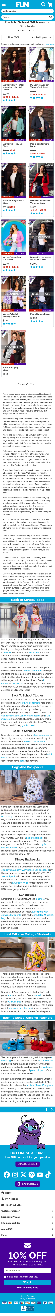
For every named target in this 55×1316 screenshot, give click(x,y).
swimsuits (34, 652)
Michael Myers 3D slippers (40, 1085)
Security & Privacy (10, 1217)
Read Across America (34, 741)
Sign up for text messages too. (22, 1277)
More (4, 1235)
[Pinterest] (31, 1174)
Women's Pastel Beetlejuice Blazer (11, 315)
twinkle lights (14, 1001)
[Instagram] (15, 1174)
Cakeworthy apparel (30, 715)
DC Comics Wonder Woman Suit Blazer (39, 86)
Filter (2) (12, 37)
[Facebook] (7, 1174)
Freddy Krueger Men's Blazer (13, 201)
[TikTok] (48, 1174)
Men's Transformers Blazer (39, 145)
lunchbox (40, 899)
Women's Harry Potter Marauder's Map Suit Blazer (13, 87)
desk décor (17, 683)
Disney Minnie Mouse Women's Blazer (40, 201)
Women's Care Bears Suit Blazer (12, 258)
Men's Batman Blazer (40, 314)
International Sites (10, 1223)
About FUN (7, 1229)
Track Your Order (13, 1205)
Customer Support (10, 1211)
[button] (50, 4)
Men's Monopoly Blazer (10, 368)
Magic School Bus (33, 670)
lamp (10, 995)
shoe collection (41, 735)
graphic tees (28, 725)
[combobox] (24, 17)
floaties (8, 652)
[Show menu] (3, 4)
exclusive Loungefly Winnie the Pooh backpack (25, 870)
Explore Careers (28, 1164)
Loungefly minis (20, 883)
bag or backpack (34, 838)
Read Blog (29, 1184)
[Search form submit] (51, 17)
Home (8, 1193)
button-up (6, 816)
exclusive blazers (10, 715)
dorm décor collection (20, 1008)
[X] (23, 1174)
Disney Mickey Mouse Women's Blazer (40, 258)
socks (23, 761)
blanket (37, 995)
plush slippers (37, 1070)
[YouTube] (40, 1174)
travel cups (46, 1067)
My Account (11, 1199)
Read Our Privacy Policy (27, 1287)
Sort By (39, 37)
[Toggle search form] (43, 4)
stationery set (46, 1060)
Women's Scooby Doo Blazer (13, 145)
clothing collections (30, 703)
